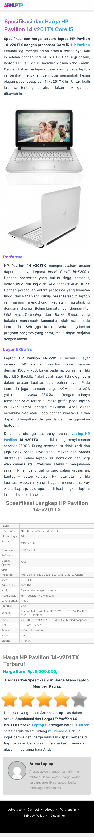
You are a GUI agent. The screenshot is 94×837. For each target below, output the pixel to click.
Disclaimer (57, 815)
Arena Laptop (41, 764)
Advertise (15, 809)
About (49, 809)
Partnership (68, 809)
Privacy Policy (34, 815)
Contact (33, 809)
